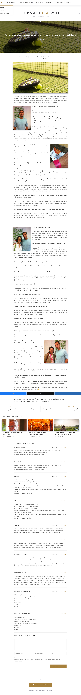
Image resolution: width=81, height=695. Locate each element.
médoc (56, 399)
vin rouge (52, 401)
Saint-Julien (28, 401)
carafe (35, 248)
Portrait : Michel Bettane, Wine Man (13, 433)
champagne (28, 399)
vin (40, 401)
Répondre (63, 447)
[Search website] (79, 14)
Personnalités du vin (59, 57)
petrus (61, 399)
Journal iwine (40, 13)
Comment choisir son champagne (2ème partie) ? (39, 433)
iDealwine (45, 58)
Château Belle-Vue (39, 399)
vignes (35, 401)
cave (21, 399)
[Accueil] (37, 39)
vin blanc (45, 401)
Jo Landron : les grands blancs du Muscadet (65, 433)
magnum (50, 399)
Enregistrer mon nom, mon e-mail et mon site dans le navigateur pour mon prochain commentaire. (38, 660)
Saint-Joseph (19, 401)
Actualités (42, 39)
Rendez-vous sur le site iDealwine (40, 685)
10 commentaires (37, 58)
